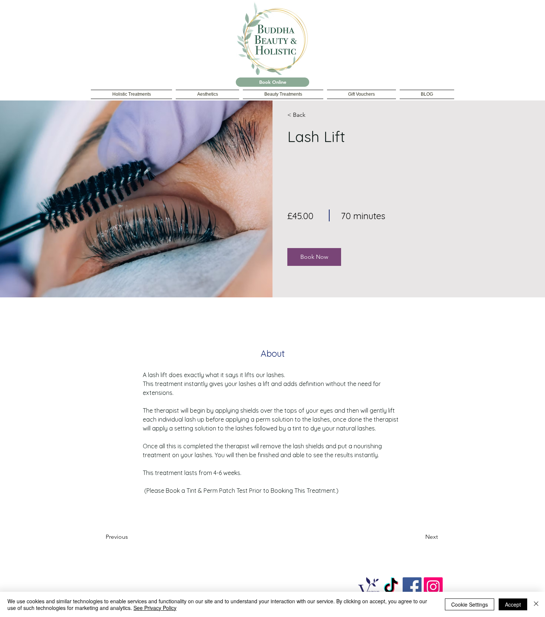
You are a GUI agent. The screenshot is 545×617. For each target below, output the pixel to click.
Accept (513, 604)
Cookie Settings (469, 604)
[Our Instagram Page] (433, 586)
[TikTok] (391, 586)
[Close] (536, 604)
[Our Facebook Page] (412, 586)
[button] (314, 257)
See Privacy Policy (154, 607)
